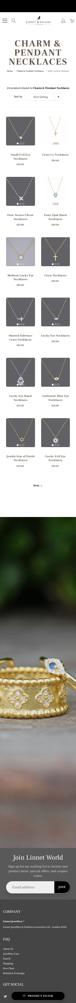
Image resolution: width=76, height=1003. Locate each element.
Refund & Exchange (14, 973)
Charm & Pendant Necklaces (30, 71)
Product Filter (40, 996)
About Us (8, 949)
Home (10, 71)
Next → (38, 485)
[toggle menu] (4, 21)
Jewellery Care (11, 953)
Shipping (8, 963)
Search (7, 958)
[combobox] (43, 96)
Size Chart (8, 968)
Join (62, 887)
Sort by (18, 96)
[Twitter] (5, 996)
